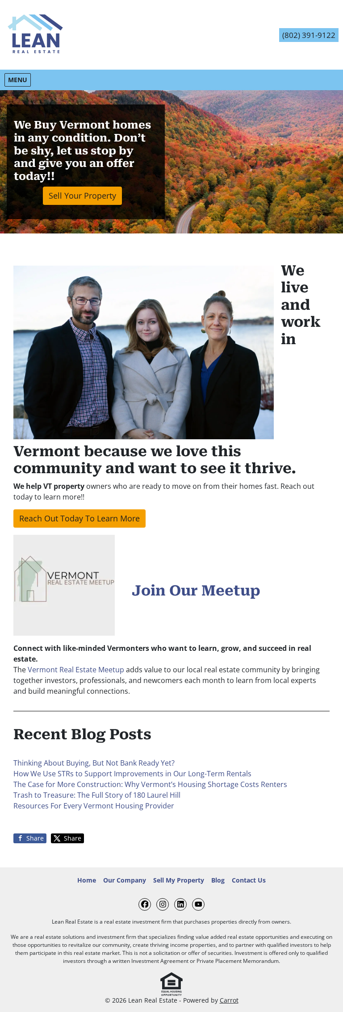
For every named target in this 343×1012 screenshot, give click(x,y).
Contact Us (249, 880)
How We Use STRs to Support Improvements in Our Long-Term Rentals (132, 774)
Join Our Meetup (196, 590)
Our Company (124, 880)
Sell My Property (178, 880)
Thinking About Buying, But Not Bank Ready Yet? (94, 763)
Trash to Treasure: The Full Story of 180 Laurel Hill (96, 795)
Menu (19, 79)
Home (86, 880)
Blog (218, 880)
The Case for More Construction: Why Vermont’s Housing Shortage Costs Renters (150, 784)
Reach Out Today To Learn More (79, 518)
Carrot (229, 1000)
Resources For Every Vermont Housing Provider (93, 806)
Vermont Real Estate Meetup (76, 670)
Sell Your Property (82, 195)
